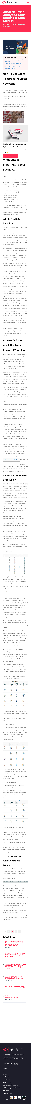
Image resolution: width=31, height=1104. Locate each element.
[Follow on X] (4, 1064)
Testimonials (7, 1082)
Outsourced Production (10, 1085)
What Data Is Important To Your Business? (13, 64)
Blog (4, 1071)
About (5, 1069)
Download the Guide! (11, 156)
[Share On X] (12, 931)
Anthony (8, 24)
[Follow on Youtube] (16, 1064)
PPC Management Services (11, 1088)
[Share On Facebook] (16, 931)
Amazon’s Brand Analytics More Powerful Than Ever (13, 67)
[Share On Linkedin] (8, 931)
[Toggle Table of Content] (24, 58)
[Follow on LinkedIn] (13, 1064)
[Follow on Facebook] (7, 1064)
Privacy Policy (7, 1093)
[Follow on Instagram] (10, 1064)
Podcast (6, 1077)
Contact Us (6, 1079)
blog (8, 27)
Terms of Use (7, 1090)
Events (5, 1074)
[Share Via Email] (19, 931)
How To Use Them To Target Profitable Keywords (15, 60)
